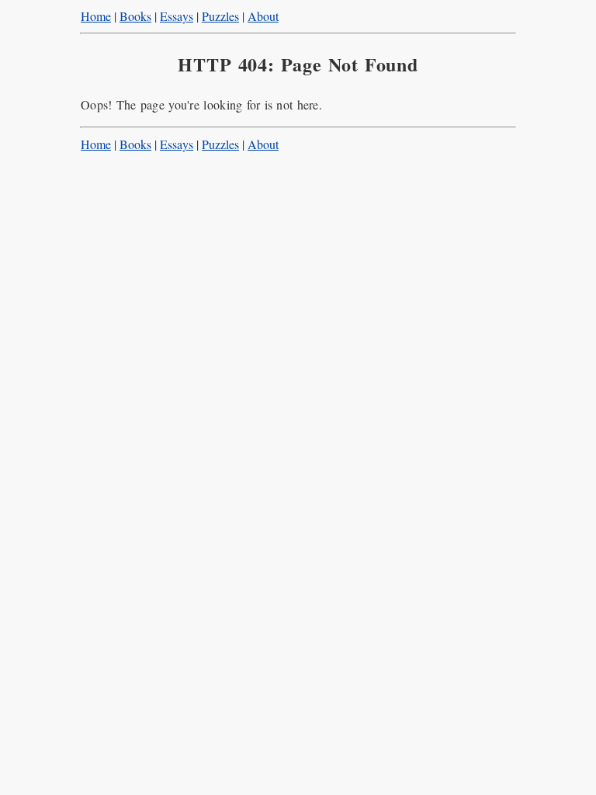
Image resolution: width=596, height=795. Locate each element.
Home (96, 16)
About (263, 16)
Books (135, 16)
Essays (176, 16)
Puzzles (220, 16)
